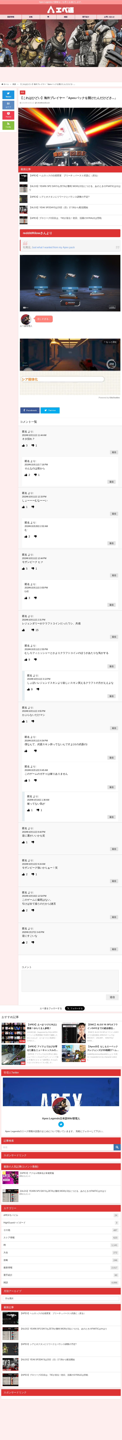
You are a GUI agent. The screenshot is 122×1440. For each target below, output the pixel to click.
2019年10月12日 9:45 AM (36, 770)
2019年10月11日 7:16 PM (36, 465)
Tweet (8, 97)
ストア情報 (60, 1237)
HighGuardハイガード (60, 1222)
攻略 (31, 17)
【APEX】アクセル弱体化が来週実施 (36, 1173)
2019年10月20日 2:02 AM (36, 526)
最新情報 (10, 17)
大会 (60, 1252)
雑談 (66, 17)
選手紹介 (85, 17)
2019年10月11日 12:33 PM (34, 497)
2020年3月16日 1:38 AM (38, 800)
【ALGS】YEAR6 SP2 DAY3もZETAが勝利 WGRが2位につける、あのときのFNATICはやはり (62, 1191)
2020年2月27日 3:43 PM (33, 932)
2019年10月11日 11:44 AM (34, 435)
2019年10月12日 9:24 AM (33, 864)
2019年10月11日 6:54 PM (36, 741)
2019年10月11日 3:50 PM (36, 588)
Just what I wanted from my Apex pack (53, 247)
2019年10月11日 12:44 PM (34, 558)
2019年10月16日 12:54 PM (34, 896)
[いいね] (23, 445)
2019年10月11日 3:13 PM (38, 679)
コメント (27, 967)
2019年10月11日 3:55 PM (33, 711)
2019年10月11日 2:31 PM (33, 620)
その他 (60, 1230)
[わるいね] (33, 445)
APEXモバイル (60, 1215)
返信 (114, 452)
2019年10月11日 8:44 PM (33, 832)
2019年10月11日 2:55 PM (36, 649)
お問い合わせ (109, 17)
